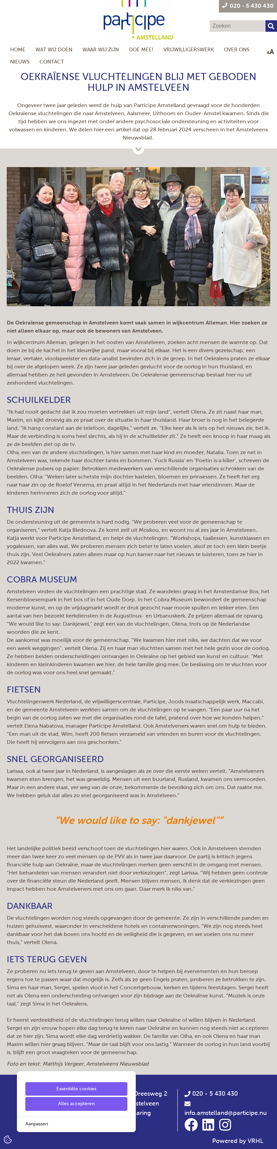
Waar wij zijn (100, 49)
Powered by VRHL (237, 1141)
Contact (52, 61)
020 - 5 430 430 (214, 1093)
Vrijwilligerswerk (188, 49)
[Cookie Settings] (8, 1139)
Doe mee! (141, 49)
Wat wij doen (53, 49)
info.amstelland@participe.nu (225, 1112)
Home (17, 49)
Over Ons (236, 49)
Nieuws (19, 61)
